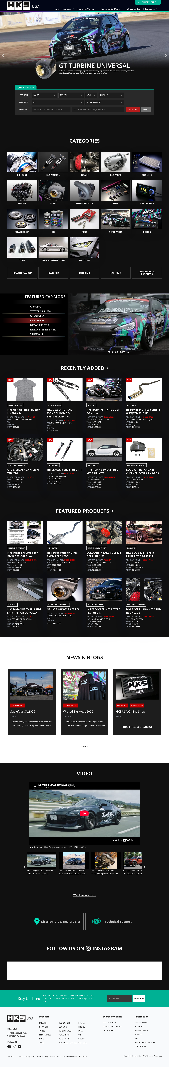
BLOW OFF (43, 1027)
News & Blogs (141, 1030)
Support (139, 1034)
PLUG (41, 1039)
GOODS (81, 1039)
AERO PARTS (64, 1039)
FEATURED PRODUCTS (82, 510)
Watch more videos (84, 895)
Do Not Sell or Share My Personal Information (68, 1056)
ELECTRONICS (45, 1035)
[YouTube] (20, 1047)
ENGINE (81, 1027)
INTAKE (81, 1023)
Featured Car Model (112, 1026)
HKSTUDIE (82, 1043)
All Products (109, 1022)
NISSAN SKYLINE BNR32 (116, 352)
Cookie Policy (42, 1056)
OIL (79, 1035)
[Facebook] (9, 1047)
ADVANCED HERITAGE (68, 1043)
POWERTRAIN (64, 1035)
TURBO (42, 1031)
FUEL (80, 1031)
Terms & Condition (15, 1056)
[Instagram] (15, 1047)
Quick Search (109, 1030)
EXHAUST (43, 1023)
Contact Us (140, 1046)
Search (133, 109)
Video (137, 1038)
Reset (146, 109)
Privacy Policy (29, 1056)
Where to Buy (141, 1022)
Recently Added (82, 367)
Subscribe (139, 998)
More (84, 746)
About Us (139, 1026)
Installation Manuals (145, 1042)
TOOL (41, 1043)
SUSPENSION (64, 1023)
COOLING (63, 1027)
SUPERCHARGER (65, 1031)
